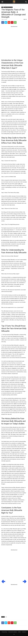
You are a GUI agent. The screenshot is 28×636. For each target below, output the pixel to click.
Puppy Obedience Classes (8, 7)
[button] (26, 2)
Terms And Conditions (12, 632)
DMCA (19, 632)
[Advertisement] (14, 41)
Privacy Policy (4, 632)
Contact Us (24, 632)
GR (6, 616)
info (6, 5)
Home (2, 5)
